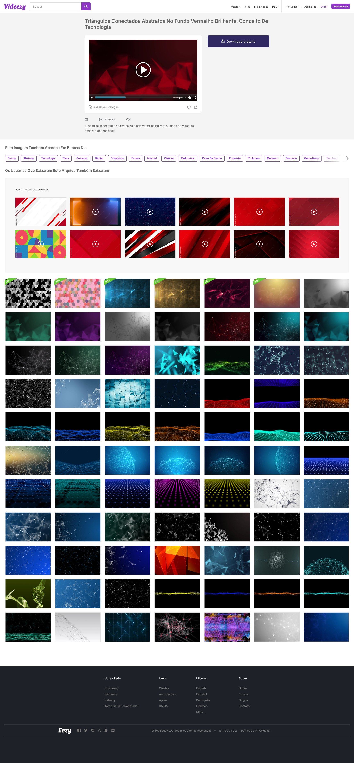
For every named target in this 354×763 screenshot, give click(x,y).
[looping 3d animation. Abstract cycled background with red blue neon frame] (95, 213)
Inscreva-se (341, 6)
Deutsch (202, 706)
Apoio (163, 700)
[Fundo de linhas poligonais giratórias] (326, 560)
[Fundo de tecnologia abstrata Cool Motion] (227, 293)
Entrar (324, 6)
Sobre (243, 688)
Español (201, 694)
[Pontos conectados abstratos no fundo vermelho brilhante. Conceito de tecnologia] (227, 326)
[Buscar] (86, 6)
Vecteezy (110, 694)
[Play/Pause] (91, 97)
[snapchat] (106, 730)
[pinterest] (92, 730)
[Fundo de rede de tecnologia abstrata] (78, 393)
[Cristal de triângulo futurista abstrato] (227, 527)
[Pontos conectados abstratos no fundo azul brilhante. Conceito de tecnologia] (277, 326)
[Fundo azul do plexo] (227, 560)
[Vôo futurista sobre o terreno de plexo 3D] (28, 426)
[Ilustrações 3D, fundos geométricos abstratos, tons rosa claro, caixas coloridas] (78, 293)
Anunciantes (167, 694)
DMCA (163, 706)
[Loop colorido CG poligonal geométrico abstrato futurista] (177, 560)
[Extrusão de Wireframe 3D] (227, 627)
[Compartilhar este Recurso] (196, 107)
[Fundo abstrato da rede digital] (177, 627)
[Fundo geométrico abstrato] (277, 360)
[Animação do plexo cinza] (277, 493)
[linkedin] (112, 730)
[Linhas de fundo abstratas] (277, 560)
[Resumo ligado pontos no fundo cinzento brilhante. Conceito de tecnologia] (127, 326)
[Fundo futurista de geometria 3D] (28, 460)
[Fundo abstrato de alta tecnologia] (127, 293)
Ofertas (164, 688)
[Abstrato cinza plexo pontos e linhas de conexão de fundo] (78, 627)
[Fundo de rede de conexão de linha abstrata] (277, 627)
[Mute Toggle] (189, 97)
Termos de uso (228, 730)
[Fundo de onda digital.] (78, 460)
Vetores (235, 6)
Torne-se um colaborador (121, 706)
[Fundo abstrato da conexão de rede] (227, 360)
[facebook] (79, 730)
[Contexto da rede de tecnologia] (177, 393)
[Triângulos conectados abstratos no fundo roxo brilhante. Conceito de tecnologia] (78, 326)
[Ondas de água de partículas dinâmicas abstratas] (28, 593)
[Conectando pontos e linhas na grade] (127, 627)
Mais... (200, 712)
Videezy (110, 700)
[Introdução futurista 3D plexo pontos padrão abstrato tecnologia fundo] (177, 493)
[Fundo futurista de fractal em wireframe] (28, 393)
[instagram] (99, 730)
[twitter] (86, 730)
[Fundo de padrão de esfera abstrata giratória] (177, 460)
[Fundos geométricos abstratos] (28, 293)
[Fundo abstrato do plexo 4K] (28, 627)
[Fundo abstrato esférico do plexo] (277, 460)
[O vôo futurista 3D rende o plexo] (227, 393)
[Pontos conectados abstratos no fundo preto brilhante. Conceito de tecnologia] (28, 360)
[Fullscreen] (194, 97)
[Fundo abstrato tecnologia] (326, 493)
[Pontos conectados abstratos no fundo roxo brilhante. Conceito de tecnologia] (127, 360)
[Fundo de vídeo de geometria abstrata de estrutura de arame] (127, 393)
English (201, 688)
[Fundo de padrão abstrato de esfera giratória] (227, 460)
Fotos (247, 6)
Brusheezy (111, 688)
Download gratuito (241, 41)
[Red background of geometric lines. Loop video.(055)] (95, 245)
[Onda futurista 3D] (177, 593)
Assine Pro (310, 6)
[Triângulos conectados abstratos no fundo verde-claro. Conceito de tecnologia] (28, 326)
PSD (274, 6)
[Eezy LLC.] (64, 730)
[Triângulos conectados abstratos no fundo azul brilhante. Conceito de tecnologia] (326, 326)
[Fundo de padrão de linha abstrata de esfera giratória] (127, 460)
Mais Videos (261, 6)
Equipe (243, 694)
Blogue (243, 700)
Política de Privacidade (255, 730)
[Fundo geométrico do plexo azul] (177, 360)
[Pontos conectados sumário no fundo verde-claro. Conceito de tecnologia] (78, 360)
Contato (244, 706)
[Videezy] (15, 7)
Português (203, 700)
